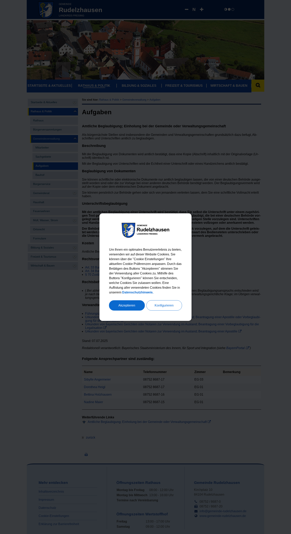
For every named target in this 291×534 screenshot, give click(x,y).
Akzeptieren (126, 305)
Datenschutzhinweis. (137, 292)
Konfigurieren (164, 305)
